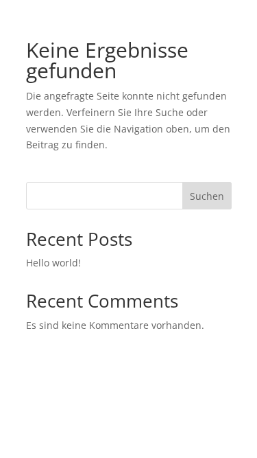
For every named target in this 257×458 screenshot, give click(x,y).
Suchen (207, 196)
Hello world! (53, 262)
